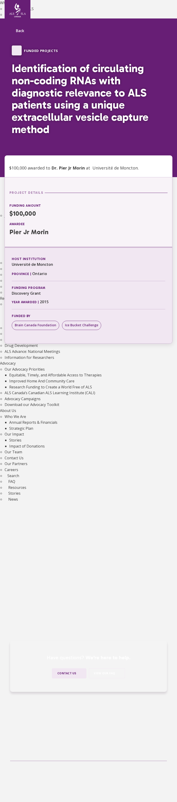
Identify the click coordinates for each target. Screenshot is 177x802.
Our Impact (14, 434)
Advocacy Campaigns (23, 398)
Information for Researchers (29, 357)
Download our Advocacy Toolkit (32, 404)
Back (20, 31)
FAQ (11, 481)
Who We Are (15, 416)
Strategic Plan (21, 428)
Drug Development (21, 345)
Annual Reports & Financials (33, 422)
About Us (8, 410)
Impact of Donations (27, 446)
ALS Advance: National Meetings (32, 351)
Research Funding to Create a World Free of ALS (50, 387)
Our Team (13, 451)
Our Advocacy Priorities (25, 369)
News (12, 499)
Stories (15, 440)
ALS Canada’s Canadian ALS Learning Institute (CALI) (50, 392)
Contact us (66, 673)
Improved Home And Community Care (41, 381)
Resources (16, 487)
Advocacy (8, 363)
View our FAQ (104, 673)
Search (13, 475)
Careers (11, 469)
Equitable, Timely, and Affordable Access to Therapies (55, 375)
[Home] (17, 10)
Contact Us (14, 457)
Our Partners (16, 463)
